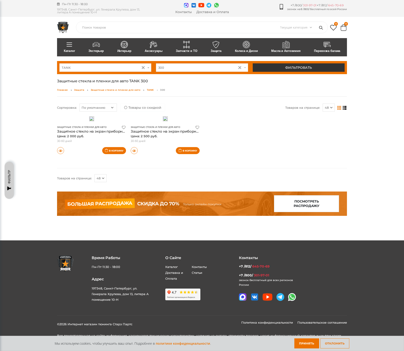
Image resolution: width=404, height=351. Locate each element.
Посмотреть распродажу (306, 203)
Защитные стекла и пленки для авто (116, 89)
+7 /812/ (330, 5)
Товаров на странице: (302, 107)
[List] (345, 108)
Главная (62, 89)
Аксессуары (153, 51)
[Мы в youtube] (201, 5)
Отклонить (335, 343)
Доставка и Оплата (212, 12)
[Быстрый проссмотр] (60, 150)
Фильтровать (298, 67)
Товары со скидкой (144, 107)
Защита (216, 51)
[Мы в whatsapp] (216, 5)
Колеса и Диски (246, 51)
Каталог (69, 51)
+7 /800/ (303, 5)
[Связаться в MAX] (186, 5)
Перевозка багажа (327, 51)
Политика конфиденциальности (267, 322)
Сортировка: (67, 107)
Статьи (197, 273)
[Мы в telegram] (209, 5)
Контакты (183, 12)
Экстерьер (96, 51)
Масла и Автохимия (286, 51)
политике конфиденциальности (183, 343)
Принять (306, 343)
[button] (333, 28)
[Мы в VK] (194, 5)
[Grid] (339, 108)
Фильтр (9, 177)
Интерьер (124, 51)
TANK (150, 89)
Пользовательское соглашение (322, 322)
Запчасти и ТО (186, 51)
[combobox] (105, 68)
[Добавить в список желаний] (124, 127)
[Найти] (322, 27)
